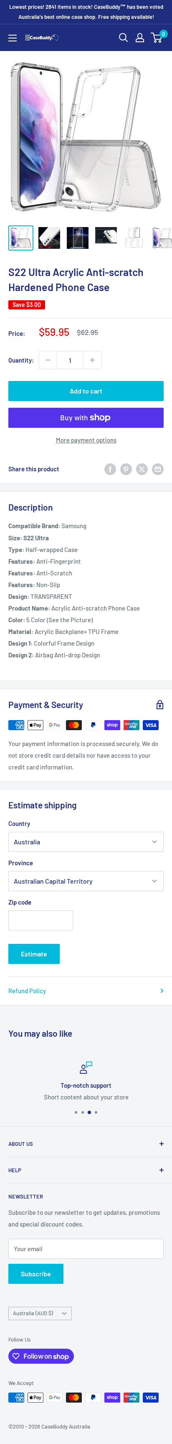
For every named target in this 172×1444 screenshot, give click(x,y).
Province (20, 862)
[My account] (140, 37)
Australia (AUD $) (33, 1313)
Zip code (19, 902)
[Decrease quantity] (48, 360)
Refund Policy (27, 990)
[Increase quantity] (92, 360)
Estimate (34, 954)
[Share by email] (158, 469)
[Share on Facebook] (110, 469)
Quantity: (21, 360)
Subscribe (36, 1274)
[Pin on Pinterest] (126, 469)
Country (19, 823)
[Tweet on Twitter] (142, 469)
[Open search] (123, 37)
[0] (157, 38)
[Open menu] (12, 38)
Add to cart (86, 391)
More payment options (86, 440)
